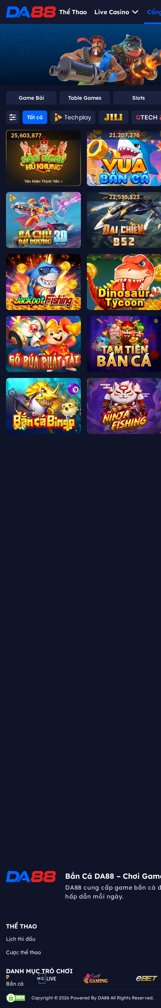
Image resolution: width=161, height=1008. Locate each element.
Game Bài (31, 97)
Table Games (84, 97)
